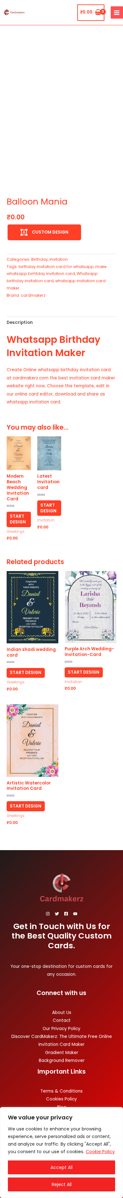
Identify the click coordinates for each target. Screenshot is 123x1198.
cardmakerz (33, 295)
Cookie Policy (100, 1151)
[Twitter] (57, 913)
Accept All (61, 1167)
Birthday (39, 259)
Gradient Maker (61, 1053)
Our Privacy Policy (61, 1029)
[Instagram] (47, 913)
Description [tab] (20, 322)
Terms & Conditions (61, 1091)
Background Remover (62, 1061)
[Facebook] (66, 913)
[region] (61, 1152)
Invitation (59, 259)
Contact (62, 1020)
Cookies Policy (61, 1099)
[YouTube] (75, 913)
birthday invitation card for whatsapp (56, 266)
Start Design (18, 519)
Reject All (62, 1184)
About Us (61, 1013)
